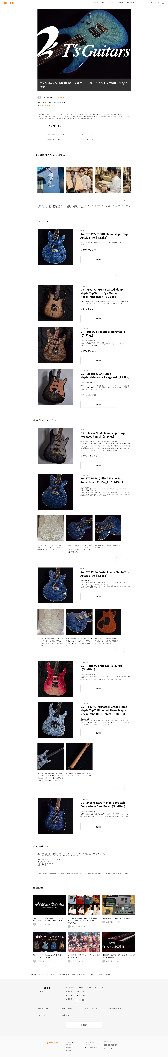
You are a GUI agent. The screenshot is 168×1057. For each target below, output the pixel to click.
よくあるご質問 (70, 1042)
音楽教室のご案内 (43, 1008)
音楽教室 (120, 3)
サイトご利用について (91, 1047)
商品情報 (47, 106)
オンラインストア (108, 3)
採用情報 (68, 1045)
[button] (124, 201)
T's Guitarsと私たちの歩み (55, 134)
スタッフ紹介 (42, 1015)
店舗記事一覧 (60, 97)
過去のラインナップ (53, 140)
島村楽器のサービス (133, 3)
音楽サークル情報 (67, 1008)
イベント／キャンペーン (151, 3)
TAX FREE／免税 (89, 1042)
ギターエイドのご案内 (91, 1008)
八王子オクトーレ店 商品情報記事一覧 (59, 974)
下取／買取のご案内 (115, 1008)
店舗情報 (95, 3)
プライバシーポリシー (91, 1045)
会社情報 (68, 1047)
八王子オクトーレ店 (43, 974)
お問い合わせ (89, 140)
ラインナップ (89, 134)
